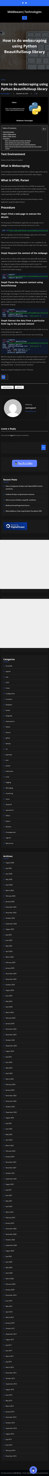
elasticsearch (10, 721)
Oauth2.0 (9, 804)
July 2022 (9, 1123)
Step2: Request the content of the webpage (17, 142)
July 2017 (9, 1345)
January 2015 (10, 1412)
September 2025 (11, 924)
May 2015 (9, 1401)
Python (3, 80)
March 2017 (10, 1356)
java (7, 760)
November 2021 (11, 1168)
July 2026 (9, 868)
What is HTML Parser (9, 136)
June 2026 (9, 874)
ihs (7, 749)
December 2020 (11, 1229)
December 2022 (11, 1096)
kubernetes (9, 771)
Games (8, 732)
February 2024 (10, 1018)
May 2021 (9, 1201)
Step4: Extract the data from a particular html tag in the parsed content (23, 147)
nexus (8, 799)
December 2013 (11, 1456)
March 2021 (10, 1212)
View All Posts (30, 411)
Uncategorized (10, 832)
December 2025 (11, 907)
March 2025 (10, 957)
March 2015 (10, 1406)
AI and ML (9, 666)
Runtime (8, 827)
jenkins (8, 766)
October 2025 (10, 918)
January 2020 (10, 1290)
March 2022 (10, 1146)
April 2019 (9, 1312)
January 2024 (10, 1024)
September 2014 (11, 1428)
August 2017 (10, 1340)
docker (8, 710)
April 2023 (9, 1073)
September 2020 (11, 1245)
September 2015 (11, 1384)
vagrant (8, 838)
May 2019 (9, 1306)
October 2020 (10, 1240)
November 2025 (11, 913)
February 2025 (10, 962)
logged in (13, 435)
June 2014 (9, 1445)
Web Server (9, 843)
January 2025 (10, 968)
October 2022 (10, 1107)
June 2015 (9, 1395)
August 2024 (10, 990)
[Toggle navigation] (24, 18)
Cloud (8, 688)
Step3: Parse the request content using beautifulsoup (20, 144)
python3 (19, 387)
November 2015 (11, 1373)
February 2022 (10, 1151)
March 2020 (10, 1279)
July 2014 (9, 1439)
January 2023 (10, 1090)
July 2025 (9, 935)
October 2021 (10, 1173)
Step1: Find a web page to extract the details (18, 140)
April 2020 (9, 1273)
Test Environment (8, 132)
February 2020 (10, 1284)
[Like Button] (3, 377)
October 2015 (10, 1378)
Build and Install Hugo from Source (17, 505)
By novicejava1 (5, 93)
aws (7, 677)
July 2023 (9, 1057)
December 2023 (11, 1029)
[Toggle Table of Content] (42, 129)
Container (9, 699)
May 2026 (9, 879)
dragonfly (9, 716)
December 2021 (11, 1162)
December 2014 (11, 1417)
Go (43, 447)
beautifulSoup (7, 387)
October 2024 (10, 985)
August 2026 (10, 863)
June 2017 (9, 1351)
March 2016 (10, 1367)
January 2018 (10, 1323)
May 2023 (9, 1068)
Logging (8, 782)
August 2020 (10, 1251)
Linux (7, 777)
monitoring (9, 793)
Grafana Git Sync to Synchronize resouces (20, 494)
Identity (8, 744)
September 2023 (11, 1046)
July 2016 (9, 1362)
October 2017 (10, 1328)
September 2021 (11, 1179)
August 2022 (10, 1118)
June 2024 (9, 996)
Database (9, 705)
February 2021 (10, 1218)
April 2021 (9, 1206)
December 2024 (11, 974)
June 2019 (9, 1301)
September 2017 (11, 1334)
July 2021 (9, 1190)
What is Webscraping (9, 134)
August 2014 (10, 1434)
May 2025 (9, 946)
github (8, 738)
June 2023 (9, 1062)
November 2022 (11, 1101)
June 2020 (9, 1262)
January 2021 (10, 1223)
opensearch (10, 810)
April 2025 (9, 951)
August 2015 (10, 1389)
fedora (8, 727)
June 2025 (9, 940)
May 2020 (9, 1267)
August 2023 (10, 1051)
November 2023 (11, 1035)
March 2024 (10, 1012)
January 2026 (10, 902)
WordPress (17, 1473)
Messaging (9, 788)
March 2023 (10, 1079)
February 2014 (10, 1450)
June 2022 (9, 1129)
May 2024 (9, 1001)
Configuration (10, 694)
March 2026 (10, 890)
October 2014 (10, 1423)
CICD (7, 682)
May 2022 (9, 1134)
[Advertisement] (24, 564)
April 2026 (9, 885)
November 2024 (11, 979)
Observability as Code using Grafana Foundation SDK (24, 511)
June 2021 (9, 1195)
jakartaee (9, 755)
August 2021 (10, 1184)
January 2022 (10, 1157)
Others (8, 816)
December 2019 (11, 1295)
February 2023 (10, 1084)
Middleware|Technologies (24, 12)
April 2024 (9, 1007)
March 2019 (10, 1317)
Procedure (6, 138)
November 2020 (11, 1234)
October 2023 (10, 1040)
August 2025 (10, 929)
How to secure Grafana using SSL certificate (21, 500)
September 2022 (11, 1112)
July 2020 (9, 1256)
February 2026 (10, 896)
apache (8, 671)
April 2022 (9, 1140)
